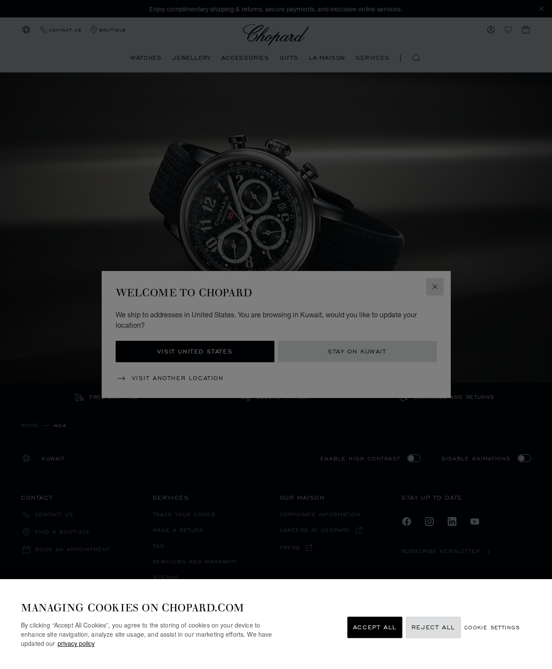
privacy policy (76, 643)
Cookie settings (492, 627)
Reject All (433, 627)
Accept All (375, 627)
